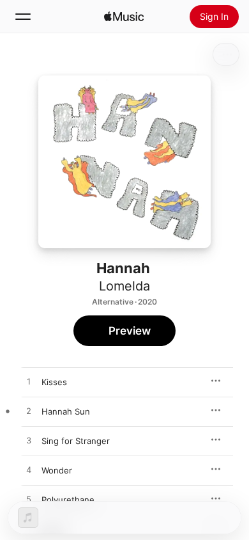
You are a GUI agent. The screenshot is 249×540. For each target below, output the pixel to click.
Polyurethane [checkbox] (68, 500)
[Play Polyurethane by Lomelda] (29, 499)
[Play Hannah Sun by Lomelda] (29, 411)
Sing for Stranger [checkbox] (76, 441)
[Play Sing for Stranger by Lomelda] (29, 441)
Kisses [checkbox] (54, 382)
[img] (124, 16)
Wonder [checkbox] (57, 470)
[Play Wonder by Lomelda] (29, 470)
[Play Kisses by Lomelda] (29, 382)
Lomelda (124, 286)
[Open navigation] (23, 17)
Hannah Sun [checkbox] (66, 411)
